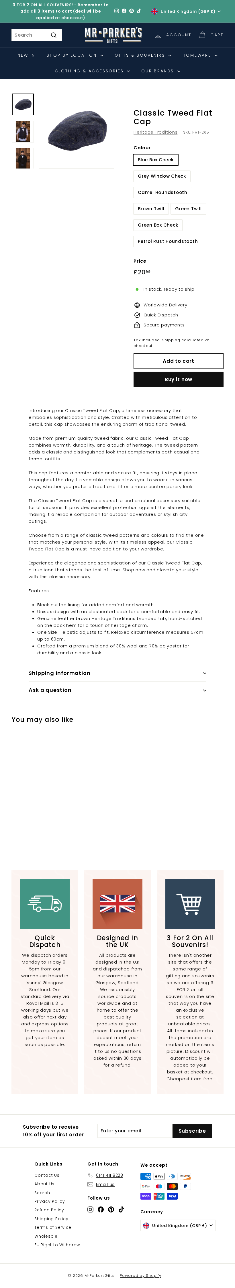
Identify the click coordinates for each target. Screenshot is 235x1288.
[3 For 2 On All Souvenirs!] (190, 903)
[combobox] (36, 35)
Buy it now (179, 379)
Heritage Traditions (155, 132)
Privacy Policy (49, 1201)
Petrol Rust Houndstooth (168, 241)
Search (42, 1193)
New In (26, 55)
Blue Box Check (156, 160)
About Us (44, 1184)
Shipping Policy (51, 1219)
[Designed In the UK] (117, 903)
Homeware (198, 55)
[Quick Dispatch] (45, 903)
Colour (142, 147)
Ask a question (50, 689)
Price (140, 261)
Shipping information (60, 673)
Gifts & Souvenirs (141, 55)
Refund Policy (49, 1210)
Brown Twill (151, 209)
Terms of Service (52, 1227)
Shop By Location (73, 55)
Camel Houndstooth (162, 192)
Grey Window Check (162, 176)
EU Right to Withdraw (57, 1245)
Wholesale (46, 1236)
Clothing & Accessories (90, 71)
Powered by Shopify (140, 1275)
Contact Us (47, 1175)
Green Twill (188, 209)
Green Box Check (158, 225)
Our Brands (158, 71)
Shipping (171, 340)
